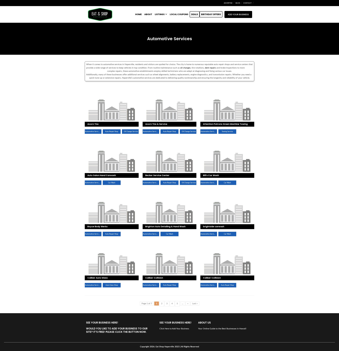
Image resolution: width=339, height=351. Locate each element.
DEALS (194, 14)
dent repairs (210, 68)
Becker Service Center (157, 175)
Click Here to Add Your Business (174, 329)
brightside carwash (213, 226)
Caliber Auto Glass (97, 277)
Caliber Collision (154, 277)
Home (138, 14)
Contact (247, 3)
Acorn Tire (93, 124)
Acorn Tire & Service (156, 124)
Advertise (228, 3)
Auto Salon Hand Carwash (101, 175)
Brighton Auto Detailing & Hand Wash (165, 226)
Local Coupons (179, 14)
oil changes (185, 68)
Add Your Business (238, 14)
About (148, 14)
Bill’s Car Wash (211, 175)
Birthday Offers (211, 14)
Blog (238, 3)
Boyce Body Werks (97, 226)
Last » (195, 303)
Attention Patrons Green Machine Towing (225, 124)
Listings (160, 14)
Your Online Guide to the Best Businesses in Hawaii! (222, 329)
